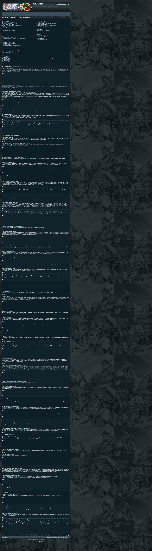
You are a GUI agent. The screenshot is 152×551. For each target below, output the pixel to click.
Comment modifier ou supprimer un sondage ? (9, 46)
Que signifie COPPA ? (5, 21)
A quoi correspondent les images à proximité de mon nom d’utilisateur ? (12, 35)
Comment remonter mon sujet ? (6, 52)
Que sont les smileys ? (5, 57)
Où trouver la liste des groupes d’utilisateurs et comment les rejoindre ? (47, 23)
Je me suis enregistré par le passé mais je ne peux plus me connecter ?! (12, 25)
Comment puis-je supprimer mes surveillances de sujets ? (45, 48)
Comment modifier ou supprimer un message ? (9, 42)
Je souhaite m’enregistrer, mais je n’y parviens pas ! (9, 22)
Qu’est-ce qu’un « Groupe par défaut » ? (42, 26)
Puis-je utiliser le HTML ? (5, 56)
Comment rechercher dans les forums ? (42, 39)
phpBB (58, 164)
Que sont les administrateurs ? (41, 20)
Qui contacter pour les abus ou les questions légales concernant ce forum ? (47, 57)
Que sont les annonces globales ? (7, 59)
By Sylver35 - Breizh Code (39, 541)
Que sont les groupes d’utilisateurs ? (42, 22)
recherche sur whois (63, 520)
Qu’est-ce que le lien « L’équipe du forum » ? (43, 27)
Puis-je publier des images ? (6, 58)
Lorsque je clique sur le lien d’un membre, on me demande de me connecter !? (14, 38)
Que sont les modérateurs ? (41, 21)
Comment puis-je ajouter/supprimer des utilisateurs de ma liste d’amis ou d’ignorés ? (49, 36)
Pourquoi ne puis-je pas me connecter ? (8, 24)
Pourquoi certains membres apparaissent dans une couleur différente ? (47, 25)
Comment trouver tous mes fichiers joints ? (43, 52)
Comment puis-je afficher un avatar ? (7, 36)
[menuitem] (8, 13)
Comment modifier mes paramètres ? (7, 31)
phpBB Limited (28, 508)
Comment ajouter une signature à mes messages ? (9, 43)
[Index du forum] (17, 7)
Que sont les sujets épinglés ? (6, 61)
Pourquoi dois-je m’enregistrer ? (6, 20)
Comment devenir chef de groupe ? (42, 24)
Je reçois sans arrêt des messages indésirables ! (44, 31)
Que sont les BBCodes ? (5, 55)
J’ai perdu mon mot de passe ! (6, 26)
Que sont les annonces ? (6, 60)
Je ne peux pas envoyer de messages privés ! (43, 30)
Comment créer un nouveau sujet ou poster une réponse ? (10, 41)
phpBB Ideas (51, 514)
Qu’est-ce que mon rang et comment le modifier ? (9, 37)
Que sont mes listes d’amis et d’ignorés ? (42, 35)
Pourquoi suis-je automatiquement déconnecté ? (9, 27)
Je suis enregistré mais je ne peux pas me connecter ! (10, 23)
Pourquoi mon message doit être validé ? (8, 51)
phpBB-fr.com (37, 540)
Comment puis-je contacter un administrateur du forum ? (45, 58)
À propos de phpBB (22, 509)
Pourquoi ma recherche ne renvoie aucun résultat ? (44, 40)
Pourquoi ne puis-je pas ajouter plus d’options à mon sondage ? (11, 45)
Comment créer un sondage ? (6, 44)
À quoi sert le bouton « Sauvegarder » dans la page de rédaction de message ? (13, 50)
